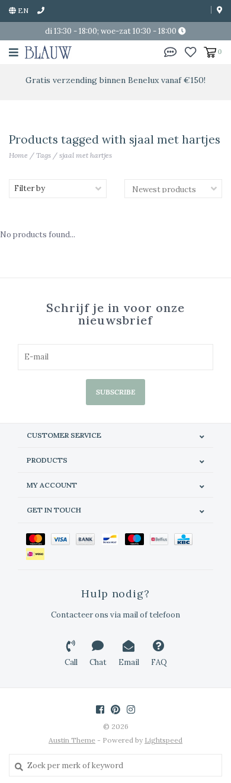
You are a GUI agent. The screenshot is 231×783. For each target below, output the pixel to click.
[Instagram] (130, 709)
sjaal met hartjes (85, 155)
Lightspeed (163, 740)
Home (18, 155)
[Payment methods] (38, 539)
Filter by (29, 188)
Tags (43, 155)
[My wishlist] (190, 51)
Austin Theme (72, 740)
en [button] (22, 10)
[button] (170, 51)
